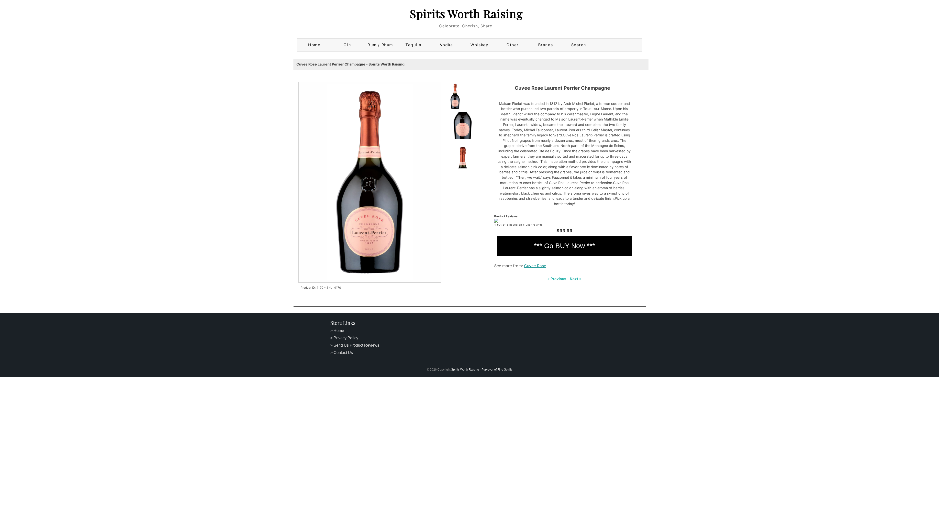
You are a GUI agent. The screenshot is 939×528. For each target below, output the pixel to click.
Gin (347, 45)
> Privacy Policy (344, 338)
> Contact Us (341, 353)
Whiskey (479, 45)
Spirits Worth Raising (466, 13)
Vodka (446, 45)
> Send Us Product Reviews (354, 345)
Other (512, 45)
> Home (337, 331)
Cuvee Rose (535, 265)
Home (314, 45)
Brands (545, 45)
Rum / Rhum (380, 45)
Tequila (413, 45)
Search (578, 45)
